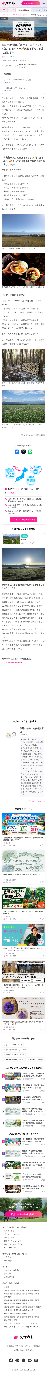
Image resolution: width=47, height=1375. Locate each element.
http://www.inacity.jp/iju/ (12, 663)
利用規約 (10, 1346)
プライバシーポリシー (23, 1346)
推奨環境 (36, 1346)
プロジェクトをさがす (12, 1234)
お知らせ (7, 1274)
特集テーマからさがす (12, 1241)
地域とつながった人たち (13, 1244)
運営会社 (29, 1350)
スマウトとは (9, 1231)
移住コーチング (10, 1248)
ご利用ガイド (9, 1257)
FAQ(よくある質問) (11, 1270)
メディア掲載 (9, 1277)
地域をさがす (9, 1237)
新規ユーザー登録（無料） (23, 1214)
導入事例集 (8, 1261)
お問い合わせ (19, 1350)
